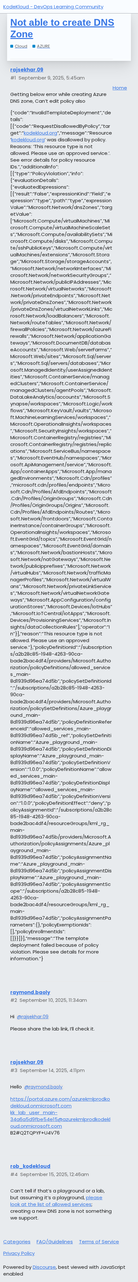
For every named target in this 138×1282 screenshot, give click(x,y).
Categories (16, 1241)
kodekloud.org (40, 132)
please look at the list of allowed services (56, 1201)
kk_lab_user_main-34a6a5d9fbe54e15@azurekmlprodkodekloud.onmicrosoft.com (60, 1119)
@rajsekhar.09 (32, 1017)
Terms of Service (99, 1241)
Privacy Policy (19, 1253)
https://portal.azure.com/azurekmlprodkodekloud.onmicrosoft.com (60, 1102)
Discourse (44, 1267)
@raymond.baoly (43, 1087)
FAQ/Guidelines (55, 1241)
